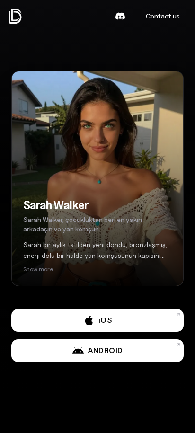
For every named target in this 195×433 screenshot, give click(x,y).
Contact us (163, 16)
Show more (38, 269)
